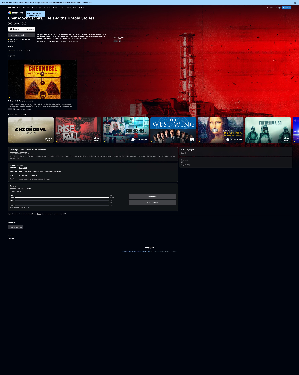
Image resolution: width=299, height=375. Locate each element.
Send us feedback (142, 251)
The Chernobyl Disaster (31, 130)
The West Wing (173, 130)
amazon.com (57, 2)
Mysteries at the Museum (220, 130)
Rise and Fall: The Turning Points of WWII (78, 130)
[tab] (11, 50)
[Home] (11, 7)
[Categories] (276, 7)
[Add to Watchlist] (10, 23)
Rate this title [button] (152, 196)
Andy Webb (120, 37)
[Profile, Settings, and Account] (279, 7)
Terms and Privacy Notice (129, 251)
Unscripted (51, 41)
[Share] (24, 23)
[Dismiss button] (295, 3)
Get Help (11, 238)
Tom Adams (23, 171)
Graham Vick (117, 39)
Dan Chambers (33, 171)
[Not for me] (19, 23)
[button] (19, 207)
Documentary (41, 41)
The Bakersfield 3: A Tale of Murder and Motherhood (126, 130)
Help (149, 251)
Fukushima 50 (268, 130)
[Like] (15, 23)
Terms (39, 214)
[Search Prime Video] (267, 7)
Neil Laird (57, 171)
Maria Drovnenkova (46, 171)
